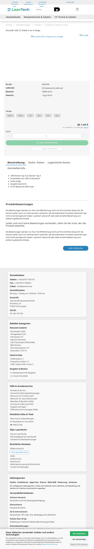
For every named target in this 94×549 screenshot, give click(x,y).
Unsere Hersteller (20, 376)
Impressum (15, 461)
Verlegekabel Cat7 (18, 334)
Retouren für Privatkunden (22, 396)
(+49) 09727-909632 (23, 283)
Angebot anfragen (18, 407)
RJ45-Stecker (15, 345)
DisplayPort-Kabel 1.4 (19, 361)
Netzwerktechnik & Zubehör (37, 17)
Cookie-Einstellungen (19, 467)
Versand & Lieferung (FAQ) (21, 404)
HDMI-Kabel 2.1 (17, 359)
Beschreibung (16, 162)
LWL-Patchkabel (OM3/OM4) (22, 342)
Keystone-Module (18, 339)
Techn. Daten (36, 162)
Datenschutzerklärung (49, 544)
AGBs (12, 456)
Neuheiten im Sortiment (23, 421)
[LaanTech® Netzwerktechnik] (18, 10)
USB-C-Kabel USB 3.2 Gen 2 (21, 364)
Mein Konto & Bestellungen (22, 418)
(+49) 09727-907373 (26, 279)
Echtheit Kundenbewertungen (23, 439)
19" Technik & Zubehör (65, 17)
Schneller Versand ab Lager (14, 3)
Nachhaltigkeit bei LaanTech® (23, 436)
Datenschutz (15, 459)
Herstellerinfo (16, 168)
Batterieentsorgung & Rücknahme (25, 464)
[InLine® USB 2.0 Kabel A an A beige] (47, 51)
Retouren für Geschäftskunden (23, 398)
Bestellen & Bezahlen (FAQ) (22, 401)
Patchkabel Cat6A (17, 331)
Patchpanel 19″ (16, 337)
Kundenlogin (70, 2)
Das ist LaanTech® (18, 434)
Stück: (8, 131)
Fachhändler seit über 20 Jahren (42, 3)
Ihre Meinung (75, 248)
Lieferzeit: (10, 88)
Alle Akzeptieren (79, 533)
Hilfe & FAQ (17, 425)
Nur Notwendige (79, 539)
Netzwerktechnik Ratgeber (24, 372)
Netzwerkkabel (13, 17)
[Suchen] (57, 9)
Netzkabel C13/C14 (18, 350)
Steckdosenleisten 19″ (19, 348)
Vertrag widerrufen (19, 452)
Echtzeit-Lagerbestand (28, 3)
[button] (77, 9)
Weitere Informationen (79, 544)
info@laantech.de (24, 286)
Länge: (9, 111)
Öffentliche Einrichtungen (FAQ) (24, 409)
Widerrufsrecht (17, 448)
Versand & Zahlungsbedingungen (25, 393)
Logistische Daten (59, 162)
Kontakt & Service (18, 390)
